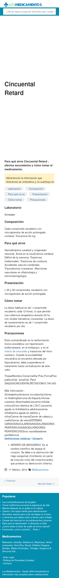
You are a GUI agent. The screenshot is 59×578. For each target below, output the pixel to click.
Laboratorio (14, 188)
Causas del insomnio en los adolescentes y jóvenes (27, 520)
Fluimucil (9, 480)
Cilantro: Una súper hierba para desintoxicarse (24, 511)
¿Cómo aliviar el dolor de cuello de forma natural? (26, 526)
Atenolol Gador (46, 483)
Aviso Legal (8, 557)
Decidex (6, 548)
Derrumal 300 (9, 551)
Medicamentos (40, 469)
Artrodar (17, 542)
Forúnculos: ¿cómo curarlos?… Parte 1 (21, 529)
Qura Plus (19, 545)
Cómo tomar (15, 199)
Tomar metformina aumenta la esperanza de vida (26, 505)
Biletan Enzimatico (20, 548)
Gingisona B (45, 548)
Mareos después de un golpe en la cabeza (22, 508)
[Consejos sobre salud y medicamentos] (29, 4)
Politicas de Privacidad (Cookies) (18, 560)
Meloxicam (7, 542)
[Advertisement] (29, 47)
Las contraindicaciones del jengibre (19, 502)
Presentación (40, 194)
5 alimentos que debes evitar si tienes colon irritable (27, 517)
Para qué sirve (16, 194)
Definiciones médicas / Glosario (24, 438)
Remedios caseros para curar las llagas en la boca (26, 514)
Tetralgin (34, 548)
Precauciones (37, 199)
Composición (36, 188)
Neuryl (28, 545)
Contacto (7, 563)
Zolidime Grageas (40, 545)
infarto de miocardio (16, 351)
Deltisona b (28, 542)
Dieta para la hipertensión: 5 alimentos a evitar (24, 523)
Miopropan (40, 542)
